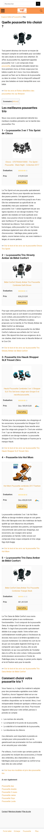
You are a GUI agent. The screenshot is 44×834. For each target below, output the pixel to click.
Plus (36, 831)
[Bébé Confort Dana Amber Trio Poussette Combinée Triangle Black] (22, 568)
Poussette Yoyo (8, 798)
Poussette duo (8, 786)
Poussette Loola (8, 801)
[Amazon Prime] (36, 406)
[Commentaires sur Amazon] (23, 170)
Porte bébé (7, 831)
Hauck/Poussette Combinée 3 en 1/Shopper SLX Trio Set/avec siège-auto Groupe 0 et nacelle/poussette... (22, 391)
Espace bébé (6, 17)
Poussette (17, 17)
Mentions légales (15, 811)
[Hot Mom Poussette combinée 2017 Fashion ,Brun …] (22, 464)
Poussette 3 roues (9, 792)
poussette (6, 66)
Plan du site (26, 811)
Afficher (15, 101)
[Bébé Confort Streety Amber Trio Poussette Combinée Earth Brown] (22, 265)
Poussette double (9, 789)
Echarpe (17, 831)
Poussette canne (9, 795)
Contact (5, 811)
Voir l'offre (22, 182)
